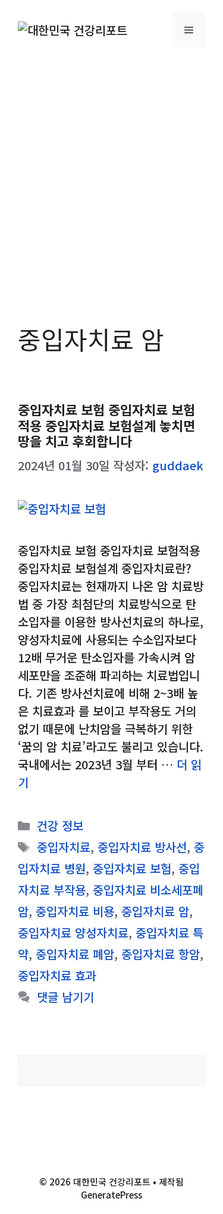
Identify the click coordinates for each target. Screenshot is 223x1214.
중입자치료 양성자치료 (73, 932)
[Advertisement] (111, 176)
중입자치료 (63, 847)
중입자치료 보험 (132, 868)
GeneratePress (111, 1194)
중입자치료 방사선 (142, 847)
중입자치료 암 (155, 911)
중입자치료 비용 (75, 911)
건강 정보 (60, 825)
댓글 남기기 (65, 996)
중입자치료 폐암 (75, 954)
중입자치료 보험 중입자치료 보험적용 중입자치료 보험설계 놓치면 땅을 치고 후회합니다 (106, 425)
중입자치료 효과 (57, 975)
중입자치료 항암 (160, 954)
